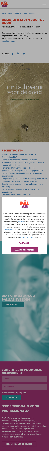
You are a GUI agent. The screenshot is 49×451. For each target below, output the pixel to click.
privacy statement (26, 237)
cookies (21, 222)
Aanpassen (24, 243)
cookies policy (8, 229)
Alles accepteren (24, 250)
